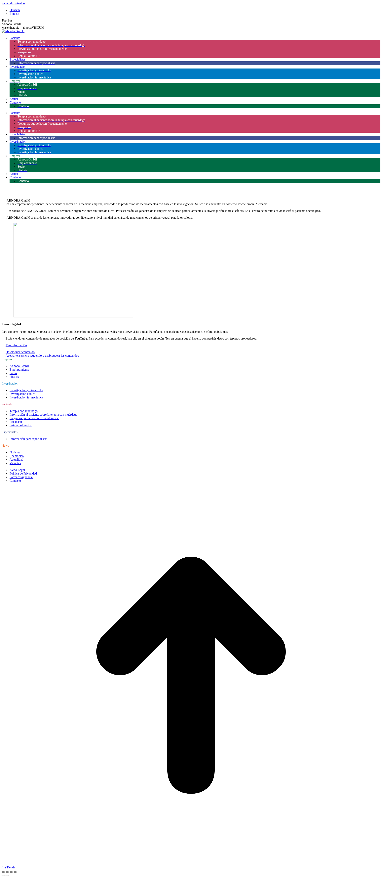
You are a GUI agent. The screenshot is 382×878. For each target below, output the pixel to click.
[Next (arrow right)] (7, 875)
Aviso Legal (17, 470)
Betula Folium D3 (21, 425)
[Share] (7, 872)
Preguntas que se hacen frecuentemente (34, 418)
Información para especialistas (28, 438)
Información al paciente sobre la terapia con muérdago (43, 414)
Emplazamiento (19, 369)
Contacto (15, 480)
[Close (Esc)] (3, 872)
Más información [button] (16, 345)
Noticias (15, 452)
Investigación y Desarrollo (26, 390)
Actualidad (16, 459)
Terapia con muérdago (24, 411)
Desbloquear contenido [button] (20, 352)
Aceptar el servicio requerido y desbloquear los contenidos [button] (42, 355)
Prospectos (16, 421)
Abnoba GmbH (19, 366)
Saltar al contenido (13, 3)
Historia (14, 376)
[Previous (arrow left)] (3, 875)
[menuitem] (15, 10)
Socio (13, 373)
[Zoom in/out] (15, 872)
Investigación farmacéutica (26, 397)
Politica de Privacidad (23, 473)
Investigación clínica (22, 393)
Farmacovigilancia (21, 477)
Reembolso (17, 456)
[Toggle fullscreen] (11, 872)
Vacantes (15, 463)
